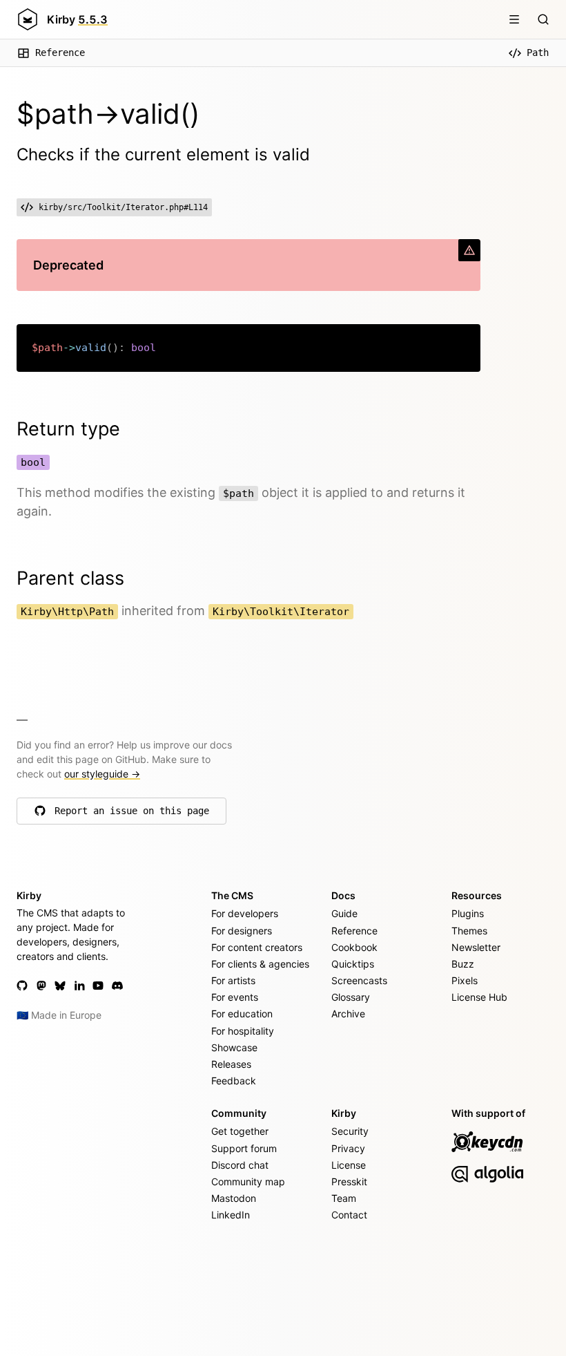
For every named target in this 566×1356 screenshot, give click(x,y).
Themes (469, 930)
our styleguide (102, 774)
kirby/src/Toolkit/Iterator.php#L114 (123, 207)
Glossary (350, 997)
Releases (231, 1064)
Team (343, 1198)
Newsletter (475, 947)
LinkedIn (230, 1215)
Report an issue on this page (132, 814)
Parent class (70, 578)
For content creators (256, 947)
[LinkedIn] (79, 985)
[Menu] (514, 19)
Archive (348, 1013)
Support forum (244, 1148)
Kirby (77, 19)
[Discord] (117, 985)
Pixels (464, 980)
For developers (244, 913)
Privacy (348, 1148)
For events (234, 997)
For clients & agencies (260, 964)
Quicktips (352, 964)
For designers (241, 930)
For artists (233, 980)
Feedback (233, 1080)
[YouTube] (98, 985)
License (348, 1165)
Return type (68, 428)
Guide (344, 913)
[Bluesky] (60, 985)
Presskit (349, 1181)
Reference (60, 52)
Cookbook (354, 947)
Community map (248, 1181)
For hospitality (242, 1031)
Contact (349, 1215)
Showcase (234, 1047)
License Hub (479, 997)
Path (538, 52)
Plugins (467, 913)
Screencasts (359, 980)
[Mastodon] (41, 985)
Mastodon (233, 1198)
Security (350, 1131)
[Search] (543, 19)
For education (242, 1013)
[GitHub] (22, 985)
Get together (240, 1131)
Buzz (462, 964)
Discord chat (240, 1165)
